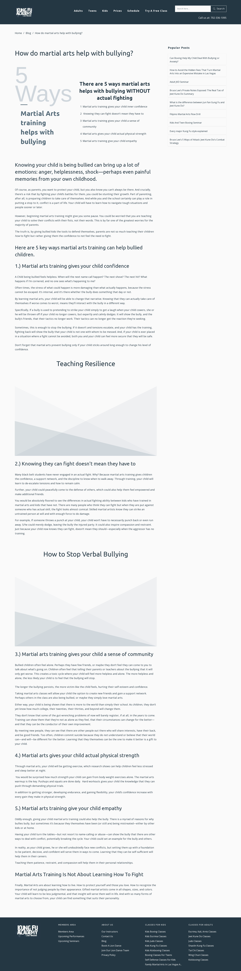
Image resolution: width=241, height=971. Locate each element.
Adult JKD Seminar (179, 81)
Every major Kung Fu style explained (188, 131)
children (46, 198)
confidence (140, 106)
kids (124, 500)
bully (89, 292)
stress (39, 287)
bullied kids (49, 231)
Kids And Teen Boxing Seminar (186, 122)
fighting (45, 194)
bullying (67, 327)
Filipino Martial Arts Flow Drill (185, 114)
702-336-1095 (218, 17)
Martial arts (90, 106)
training (102, 106)
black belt (28, 474)
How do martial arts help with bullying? (74, 53)
